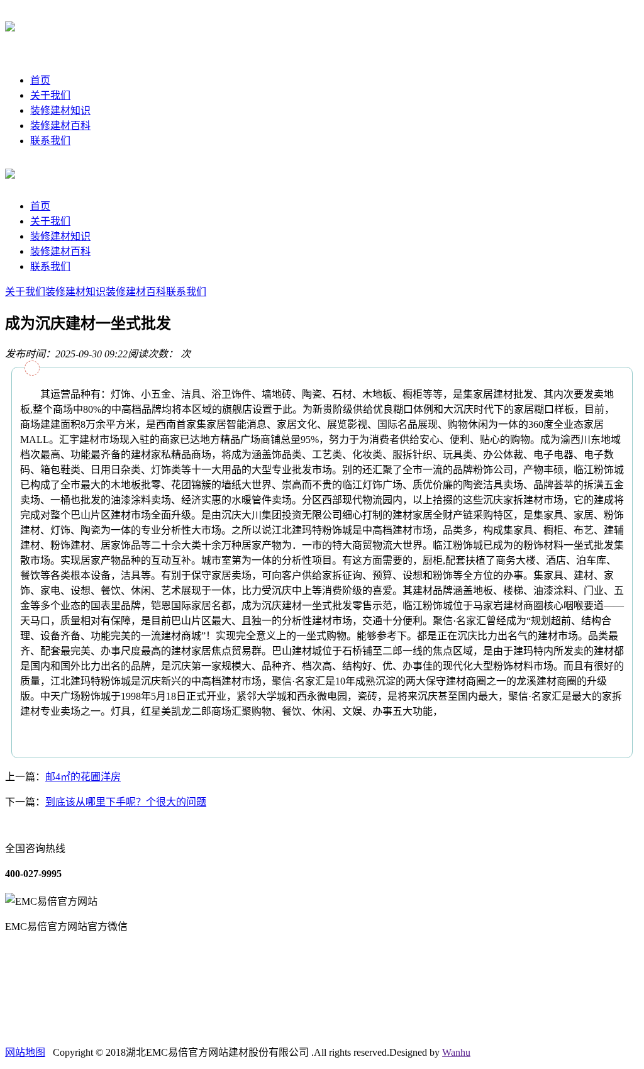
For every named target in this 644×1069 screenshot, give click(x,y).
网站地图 (25, 1052)
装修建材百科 (60, 125)
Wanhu (456, 1052)
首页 (40, 80)
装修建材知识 (60, 110)
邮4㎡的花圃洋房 (83, 776)
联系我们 (50, 140)
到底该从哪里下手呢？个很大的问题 (125, 802)
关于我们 (50, 95)
